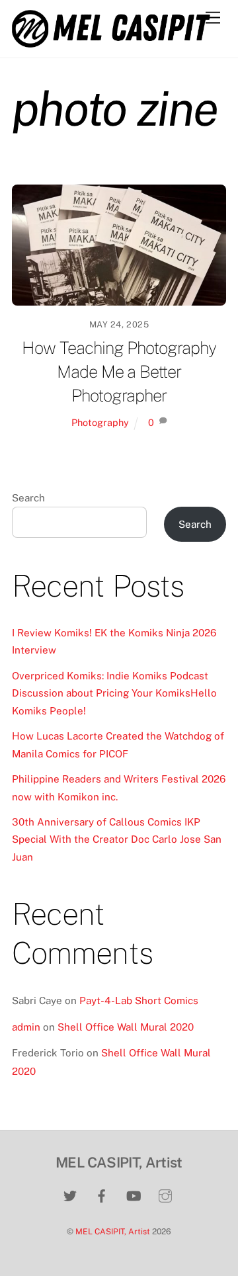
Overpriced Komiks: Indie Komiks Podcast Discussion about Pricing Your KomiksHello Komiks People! (114, 693)
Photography (100, 422)
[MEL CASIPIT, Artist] (111, 41)
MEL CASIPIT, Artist (112, 1231)
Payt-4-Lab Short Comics (138, 1000)
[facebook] (102, 1194)
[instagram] (165, 1194)
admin (26, 1027)
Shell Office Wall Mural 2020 (126, 1027)
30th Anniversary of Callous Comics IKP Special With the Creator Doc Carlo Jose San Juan (116, 839)
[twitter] (70, 1194)
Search (28, 497)
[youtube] (133, 1194)
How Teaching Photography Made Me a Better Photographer (119, 371)
